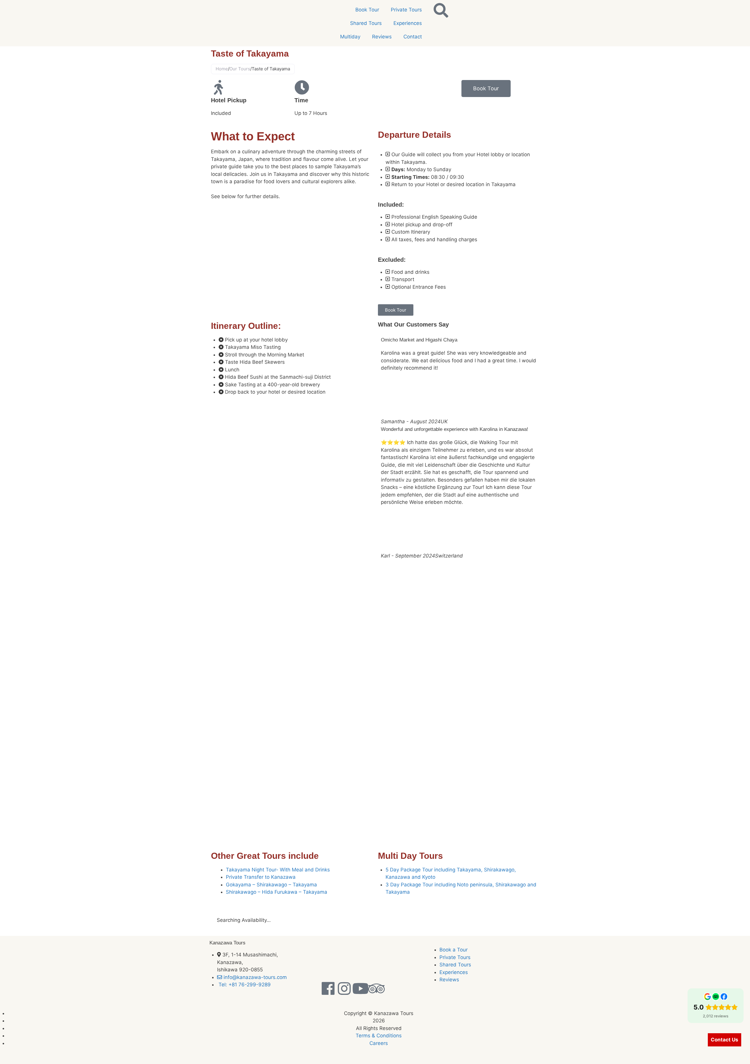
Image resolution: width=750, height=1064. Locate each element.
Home (222, 69)
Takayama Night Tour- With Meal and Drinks (278, 870)
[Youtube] (360, 988)
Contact (412, 37)
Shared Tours (366, 23)
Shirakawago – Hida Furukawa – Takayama (276, 892)
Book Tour (367, 10)
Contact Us (724, 1040)
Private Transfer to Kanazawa (261, 877)
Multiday (350, 37)
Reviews (382, 37)
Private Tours (406, 10)
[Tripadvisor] (376, 988)
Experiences (407, 23)
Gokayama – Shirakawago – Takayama (271, 885)
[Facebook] (328, 988)
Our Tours (239, 69)
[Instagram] (344, 988)
